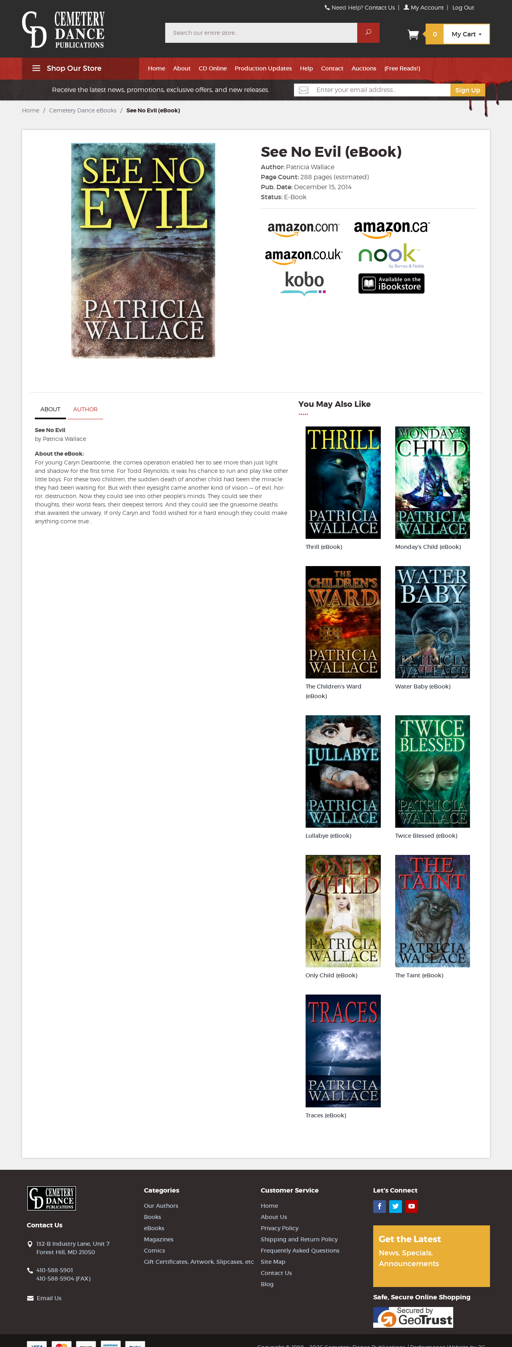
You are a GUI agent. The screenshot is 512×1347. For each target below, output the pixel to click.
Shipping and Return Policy (299, 1239)
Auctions (364, 68)
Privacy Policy (279, 1228)
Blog (267, 1284)
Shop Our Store (73, 68)
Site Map (273, 1261)
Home (156, 68)
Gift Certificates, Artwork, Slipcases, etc (199, 1261)
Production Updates (263, 68)
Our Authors (161, 1205)
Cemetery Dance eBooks (82, 110)
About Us (274, 1217)
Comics (154, 1250)
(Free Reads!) (402, 68)
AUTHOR (85, 409)
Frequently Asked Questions (300, 1250)
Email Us (49, 1298)
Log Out (463, 7)
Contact (332, 68)
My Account (426, 7)
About (182, 68)
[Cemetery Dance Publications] (88, 25)
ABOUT (50, 409)
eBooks (154, 1228)
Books (152, 1217)
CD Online (213, 68)
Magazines (159, 1239)
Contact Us (380, 7)
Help (306, 68)
